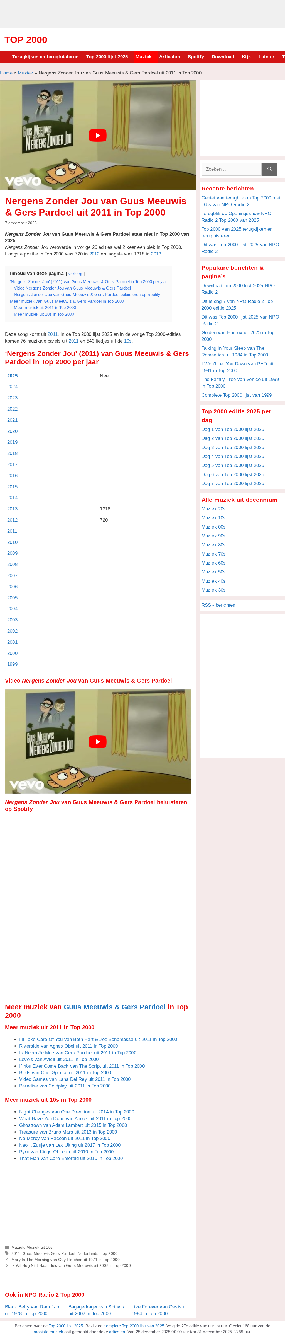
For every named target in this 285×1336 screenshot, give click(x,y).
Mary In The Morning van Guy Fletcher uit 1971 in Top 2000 (65, 1259)
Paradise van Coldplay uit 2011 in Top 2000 (64, 1086)
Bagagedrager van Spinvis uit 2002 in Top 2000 (96, 1310)
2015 (12, 486)
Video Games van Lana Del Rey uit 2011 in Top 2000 (75, 1079)
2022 (12, 409)
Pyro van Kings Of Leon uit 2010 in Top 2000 (66, 1151)
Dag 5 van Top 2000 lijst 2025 (233, 465)
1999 (12, 664)
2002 (12, 631)
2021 (12, 420)
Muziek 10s (214, 517)
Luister (266, 56)
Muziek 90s (214, 536)
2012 (94, 254)
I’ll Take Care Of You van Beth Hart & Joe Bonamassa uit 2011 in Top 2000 (98, 1039)
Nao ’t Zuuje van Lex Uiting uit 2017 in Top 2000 (70, 1145)
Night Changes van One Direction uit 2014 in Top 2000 (76, 1112)
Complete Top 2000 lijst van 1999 (237, 395)
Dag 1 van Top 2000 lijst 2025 (233, 429)
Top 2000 (25, 39)
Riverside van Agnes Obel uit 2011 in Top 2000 (68, 1046)
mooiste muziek (48, 1331)
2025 (12, 375)
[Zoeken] (269, 169)
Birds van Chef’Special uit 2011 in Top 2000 (65, 1072)
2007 (12, 575)
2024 (12, 386)
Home (6, 73)
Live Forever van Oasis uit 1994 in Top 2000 (160, 1310)
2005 (12, 598)
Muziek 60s (214, 563)
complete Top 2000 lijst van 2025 (134, 1325)
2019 (12, 442)
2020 (12, 431)
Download (223, 56)
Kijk (246, 56)
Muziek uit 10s (39, 1247)
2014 (12, 497)
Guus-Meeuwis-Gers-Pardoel (49, 1253)
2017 (12, 464)
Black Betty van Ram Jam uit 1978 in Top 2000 (32, 1310)
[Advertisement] (142, 13)
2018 (12, 453)
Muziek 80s (214, 545)
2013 (156, 254)
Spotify (196, 56)
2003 (12, 620)
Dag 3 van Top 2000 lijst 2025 (233, 447)
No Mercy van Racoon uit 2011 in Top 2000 (64, 1138)
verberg (75, 274)
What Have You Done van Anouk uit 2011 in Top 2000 (75, 1118)
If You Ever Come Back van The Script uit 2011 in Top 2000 (82, 1066)
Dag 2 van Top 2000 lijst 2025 (233, 438)
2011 (53, 334)
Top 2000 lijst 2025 (107, 56)
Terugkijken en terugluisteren (45, 56)
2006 (12, 586)
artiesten (117, 1331)
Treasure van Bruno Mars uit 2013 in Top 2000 (68, 1132)
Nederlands (88, 1253)
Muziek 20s (214, 509)
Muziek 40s (214, 581)
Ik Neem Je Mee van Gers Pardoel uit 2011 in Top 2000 (77, 1052)
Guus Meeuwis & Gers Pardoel (115, 1007)
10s (128, 341)
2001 (12, 642)
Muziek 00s (214, 527)
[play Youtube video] (98, 135)
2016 (12, 475)
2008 (12, 564)
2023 (12, 398)
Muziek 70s (214, 554)
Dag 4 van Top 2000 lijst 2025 (233, 456)
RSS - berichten (218, 605)
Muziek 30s (214, 590)
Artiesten (169, 56)
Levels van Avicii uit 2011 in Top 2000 (59, 1059)
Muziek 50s (214, 572)
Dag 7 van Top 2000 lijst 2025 (233, 483)
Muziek (143, 56)
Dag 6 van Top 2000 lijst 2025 (233, 474)
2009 (12, 553)
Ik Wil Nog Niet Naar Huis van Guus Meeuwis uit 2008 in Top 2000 (71, 1265)
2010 (12, 542)
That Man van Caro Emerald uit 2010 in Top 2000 (71, 1158)
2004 (12, 608)
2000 (12, 653)
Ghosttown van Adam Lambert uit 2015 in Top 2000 (73, 1125)
